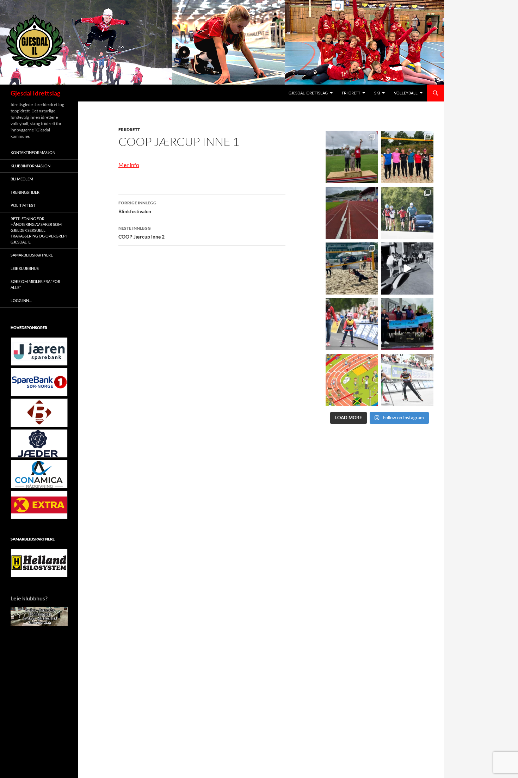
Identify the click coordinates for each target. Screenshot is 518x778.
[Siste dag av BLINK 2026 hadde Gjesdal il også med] (407, 324)
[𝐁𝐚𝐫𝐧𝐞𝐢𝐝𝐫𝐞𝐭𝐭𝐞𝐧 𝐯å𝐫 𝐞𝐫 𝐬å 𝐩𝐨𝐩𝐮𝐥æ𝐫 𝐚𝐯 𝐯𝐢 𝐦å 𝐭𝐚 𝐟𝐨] (352, 380)
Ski (377, 93)
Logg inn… (21, 300)
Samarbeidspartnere (32, 255)
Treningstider (25, 192)
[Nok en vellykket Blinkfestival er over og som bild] (352, 324)
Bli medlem (22, 179)
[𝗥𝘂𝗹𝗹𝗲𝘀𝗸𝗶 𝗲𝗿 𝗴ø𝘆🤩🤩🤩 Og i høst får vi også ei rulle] (407, 268)
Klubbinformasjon (30, 165)
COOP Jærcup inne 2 (141, 233)
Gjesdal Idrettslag (35, 93)
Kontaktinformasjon (33, 152)
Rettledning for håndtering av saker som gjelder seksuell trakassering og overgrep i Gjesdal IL (39, 230)
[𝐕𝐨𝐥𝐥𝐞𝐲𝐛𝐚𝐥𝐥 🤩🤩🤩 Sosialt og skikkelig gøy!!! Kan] (352, 268)
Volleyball (406, 93)
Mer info (128, 164)
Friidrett (351, 93)
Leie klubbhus (25, 268)
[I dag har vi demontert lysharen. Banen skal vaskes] (352, 213)
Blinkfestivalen (137, 207)
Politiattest (23, 205)
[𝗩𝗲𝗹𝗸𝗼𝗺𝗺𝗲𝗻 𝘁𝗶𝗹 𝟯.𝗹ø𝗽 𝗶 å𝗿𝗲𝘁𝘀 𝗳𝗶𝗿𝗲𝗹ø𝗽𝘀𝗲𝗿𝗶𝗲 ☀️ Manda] (352, 157)
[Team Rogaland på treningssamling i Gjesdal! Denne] (407, 157)
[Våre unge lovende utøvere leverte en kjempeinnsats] (407, 380)
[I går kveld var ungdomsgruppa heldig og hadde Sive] (407, 213)
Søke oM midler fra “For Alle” (35, 284)
